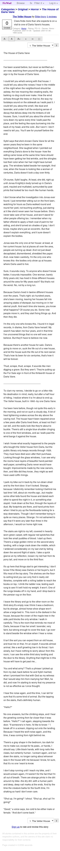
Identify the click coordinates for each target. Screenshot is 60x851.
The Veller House (22, 16)
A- (5, 38)
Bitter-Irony (40, 16)
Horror (35, 9)
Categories (8, 9)
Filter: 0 (38, 3)
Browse (21, 3)
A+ (18, 38)
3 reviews (52, 16)
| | (39, 38)
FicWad (7, 3)
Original (23, 9)
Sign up (16, 826)
